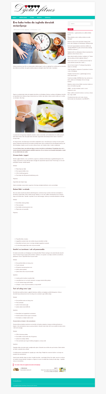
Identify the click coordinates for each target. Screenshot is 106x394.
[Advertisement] (39, 81)
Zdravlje (47, 17)
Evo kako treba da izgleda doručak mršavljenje (27, 365)
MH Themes (34, 385)
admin (28, 29)
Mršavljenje (23, 17)
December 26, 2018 (20, 29)
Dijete (14, 17)
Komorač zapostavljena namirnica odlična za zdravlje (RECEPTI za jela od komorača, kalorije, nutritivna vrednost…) (80, 47)
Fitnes (32, 17)
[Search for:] (80, 23)
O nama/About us (17, 381)
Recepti (39, 17)
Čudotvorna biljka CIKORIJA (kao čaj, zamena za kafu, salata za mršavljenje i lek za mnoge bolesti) (80, 79)
